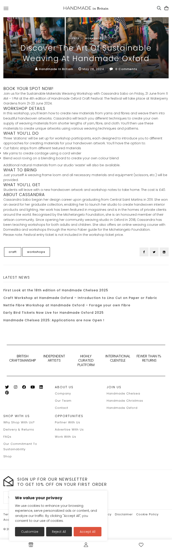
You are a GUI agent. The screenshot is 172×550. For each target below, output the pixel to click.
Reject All (59, 531)
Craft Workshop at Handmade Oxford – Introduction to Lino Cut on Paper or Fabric (80, 298)
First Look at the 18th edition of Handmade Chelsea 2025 (55, 290)
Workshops (94, 38)
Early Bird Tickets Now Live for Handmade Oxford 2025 (53, 312)
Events (74, 38)
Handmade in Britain (56, 69)
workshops (36, 252)
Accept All (87, 531)
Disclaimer (124, 514)
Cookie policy (147, 514)
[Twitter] (154, 251)
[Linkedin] (41, 388)
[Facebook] (144, 251)
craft (13, 252)
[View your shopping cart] (166, 8)
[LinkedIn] (164, 251)
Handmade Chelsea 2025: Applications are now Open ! (53, 320)
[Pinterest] (7, 393)
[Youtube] (32, 388)
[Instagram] (15, 388)
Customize (29, 531)
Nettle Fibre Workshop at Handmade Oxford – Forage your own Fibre (66, 305)
